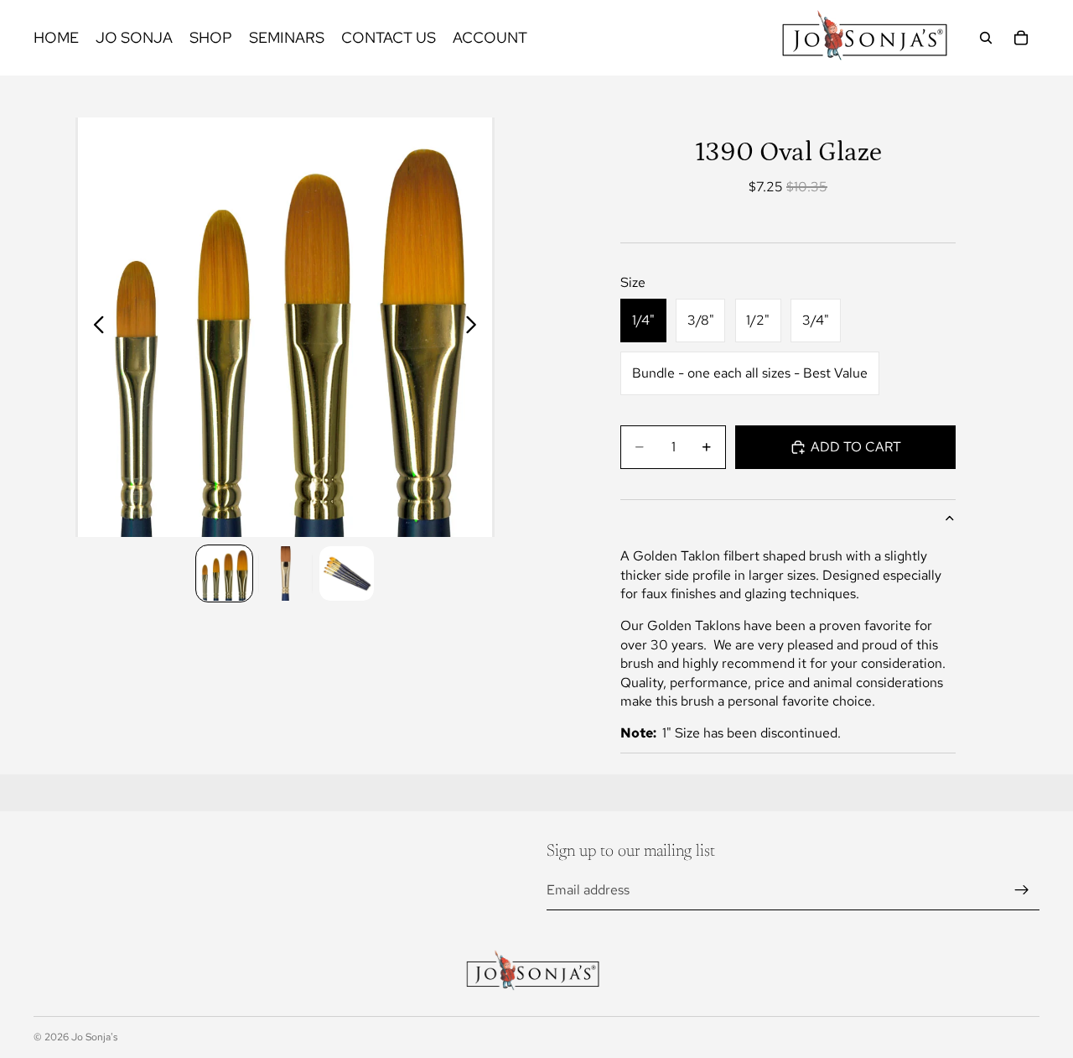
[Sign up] (1021, 890)
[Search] (985, 37)
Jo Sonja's (94, 1037)
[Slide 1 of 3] (224, 573)
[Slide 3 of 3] (346, 573)
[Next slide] (476, 327)
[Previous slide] (94, 327)
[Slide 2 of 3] (285, 573)
